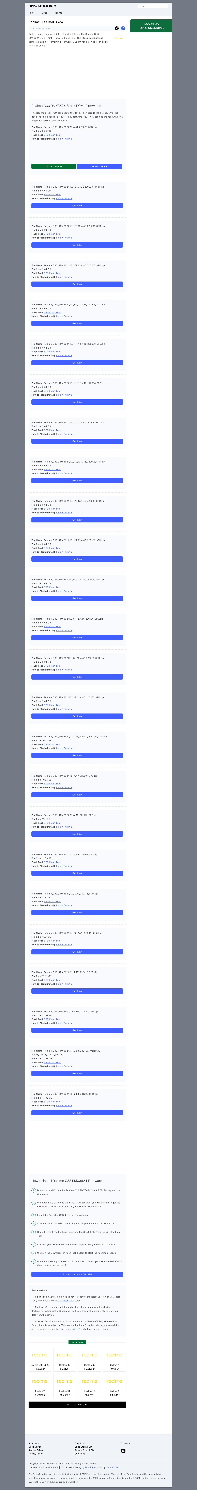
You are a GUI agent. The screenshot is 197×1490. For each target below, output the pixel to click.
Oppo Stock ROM (42, 6)
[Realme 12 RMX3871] (89, 1387)
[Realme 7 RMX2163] (40, 1387)
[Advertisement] (77, 72)
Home (32, 28)
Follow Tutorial (64, 138)
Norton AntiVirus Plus (72, 1329)
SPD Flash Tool (52, 134)
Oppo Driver (35, 1446)
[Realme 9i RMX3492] (114, 1387)
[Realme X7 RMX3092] (65, 1387)
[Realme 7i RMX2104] (114, 1361)
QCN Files (80, 1453)
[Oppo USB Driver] (151, 29)
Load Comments (76, 1405)
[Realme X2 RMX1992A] (89, 1361)
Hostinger (90, 1467)
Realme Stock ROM (43, 28)
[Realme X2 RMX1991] (65, 1361)
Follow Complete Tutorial (77, 1274)
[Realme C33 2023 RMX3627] (40, 1361)
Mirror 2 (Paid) (100, 166)
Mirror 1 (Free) (54, 166)
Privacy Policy (36, 1453)
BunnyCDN (112, 1467)
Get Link (77, 205)
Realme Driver (36, 1450)
